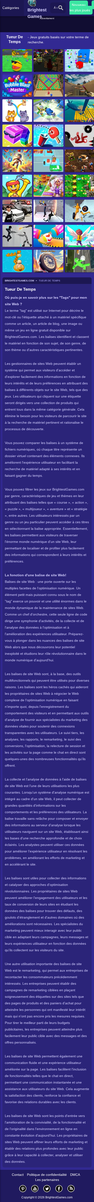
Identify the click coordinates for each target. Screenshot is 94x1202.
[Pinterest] (23, 1188)
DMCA (75, 1175)
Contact (18, 1175)
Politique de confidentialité (47, 1175)
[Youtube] (35, 1188)
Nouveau (79, 5)
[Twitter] (47, 1188)
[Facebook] (59, 1188)
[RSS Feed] (71, 1188)
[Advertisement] (47, 26)
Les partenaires (47, 1180)
